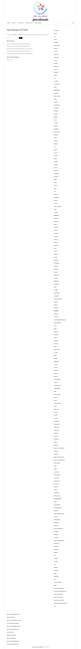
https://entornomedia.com (59, 513)
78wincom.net (57, 424)
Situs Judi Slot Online (58, 597)
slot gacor (56, 42)
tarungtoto (56, 218)
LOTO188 (56, 107)
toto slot (55, 69)
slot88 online (56, 427)
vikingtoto (56, 266)
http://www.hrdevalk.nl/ (58, 588)
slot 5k (55, 39)
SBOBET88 (56, 361)
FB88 (55, 391)
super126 (56, 436)
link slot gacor (57, 45)
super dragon (56, 471)
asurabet (55, 489)
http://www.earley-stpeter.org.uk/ (60, 603)
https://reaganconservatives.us (13, 623)
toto (54, 78)
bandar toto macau (57, 206)
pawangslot (56, 283)
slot (54, 36)
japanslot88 (56, 295)
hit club (55, 119)
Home (8, 22)
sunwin (55, 33)
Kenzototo (56, 433)
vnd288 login (56, 492)
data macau (56, 340)
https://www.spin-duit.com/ (59, 459)
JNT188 (55, 358)
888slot (55, 179)
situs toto (56, 102)
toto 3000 (56, 289)
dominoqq (56, 525)
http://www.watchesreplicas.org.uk (14, 620)
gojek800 (56, 370)
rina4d (55, 87)
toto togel (56, 212)
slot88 (55, 286)
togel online (56, 57)
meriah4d (56, 63)
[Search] (73, 22)
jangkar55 (56, 221)
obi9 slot (55, 373)
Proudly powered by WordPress (37, 646)
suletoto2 (56, 382)
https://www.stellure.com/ (59, 456)
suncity (55, 325)
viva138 (55, 364)
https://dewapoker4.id (11, 635)
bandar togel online (58, 298)
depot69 (55, 200)
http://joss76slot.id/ (11, 617)
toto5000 (55, 161)
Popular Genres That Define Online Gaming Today (18, 46)
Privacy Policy (30, 22)
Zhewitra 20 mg (57, 495)
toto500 (55, 337)
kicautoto (56, 343)
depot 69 (55, 376)
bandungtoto (56, 128)
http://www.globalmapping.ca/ (60, 591)
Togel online (56, 543)
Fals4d (55, 346)
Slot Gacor (56, 510)
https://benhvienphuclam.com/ (60, 319)
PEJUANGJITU (57, 474)
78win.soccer (56, 430)
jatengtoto (56, 310)
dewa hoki (56, 334)
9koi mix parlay (57, 394)
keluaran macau (57, 96)
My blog (8, 59)
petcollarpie (40, 19)
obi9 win (55, 367)
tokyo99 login (57, 292)
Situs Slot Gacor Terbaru (59, 600)
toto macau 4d (57, 84)
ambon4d (56, 125)
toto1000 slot (56, 263)
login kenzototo (57, 462)
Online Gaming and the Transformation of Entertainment (19, 48)
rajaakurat (56, 558)
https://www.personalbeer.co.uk (13, 614)
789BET (55, 304)
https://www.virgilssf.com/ (59, 448)
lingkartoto (56, 72)
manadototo (56, 30)
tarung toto (56, 227)
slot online (56, 122)
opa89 (55, 209)
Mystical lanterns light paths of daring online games (18, 43)
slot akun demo (57, 105)
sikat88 (55, 149)
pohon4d (55, 486)
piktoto (55, 224)
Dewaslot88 (56, 173)
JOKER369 (56, 576)
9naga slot (56, 445)
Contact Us (21, 22)
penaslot (55, 75)
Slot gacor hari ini (57, 385)
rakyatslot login (57, 379)
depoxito (55, 113)
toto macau (56, 236)
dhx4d (55, 501)
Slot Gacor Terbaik (58, 582)
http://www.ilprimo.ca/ (11, 638)
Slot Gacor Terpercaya (58, 594)
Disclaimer (38, 22)
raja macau (56, 93)
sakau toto (56, 194)
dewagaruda (56, 421)
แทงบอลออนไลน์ (57, 498)
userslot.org (56, 233)
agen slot (56, 48)
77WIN (55, 397)
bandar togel (56, 275)
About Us (14, 22)
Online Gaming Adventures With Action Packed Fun (18, 51)
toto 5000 (56, 81)
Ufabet (55, 585)
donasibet (56, 454)
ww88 (55, 406)
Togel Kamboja (57, 504)
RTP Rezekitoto (57, 519)
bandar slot (56, 313)
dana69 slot (56, 439)
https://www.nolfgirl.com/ (59, 540)
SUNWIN (56, 110)
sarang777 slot (57, 349)
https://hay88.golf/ (57, 322)
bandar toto (56, 54)
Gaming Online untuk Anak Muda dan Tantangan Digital (19, 53)
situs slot (55, 51)
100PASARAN (57, 388)
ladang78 (56, 552)
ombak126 (56, 307)
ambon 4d (56, 66)
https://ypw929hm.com (58, 528)
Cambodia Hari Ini (57, 507)
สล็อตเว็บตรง (57, 90)
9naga (55, 188)
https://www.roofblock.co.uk (12, 644)
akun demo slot (57, 131)
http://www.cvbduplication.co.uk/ (13, 626)
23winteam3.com (57, 403)
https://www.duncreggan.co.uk (13, 641)
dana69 (55, 137)
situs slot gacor (57, 480)
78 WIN (55, 412)
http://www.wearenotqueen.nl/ (13, 629)
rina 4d (55, 60)
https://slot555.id (10, 632)
